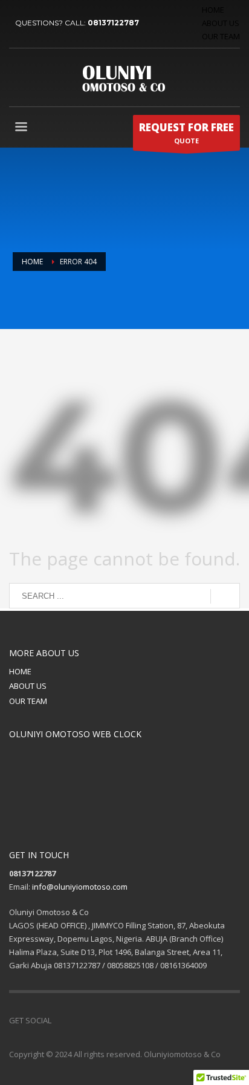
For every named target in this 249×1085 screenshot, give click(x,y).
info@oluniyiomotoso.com (80, 886)
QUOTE (186, 132)
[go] (225, 596)
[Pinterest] (97, 1020)
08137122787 (113, 22)
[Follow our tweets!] (79, 1020)
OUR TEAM (221, 36)
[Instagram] (115, 1020)
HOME (213, 9)
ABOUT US (220, 23)
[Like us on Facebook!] (60, 1020)
